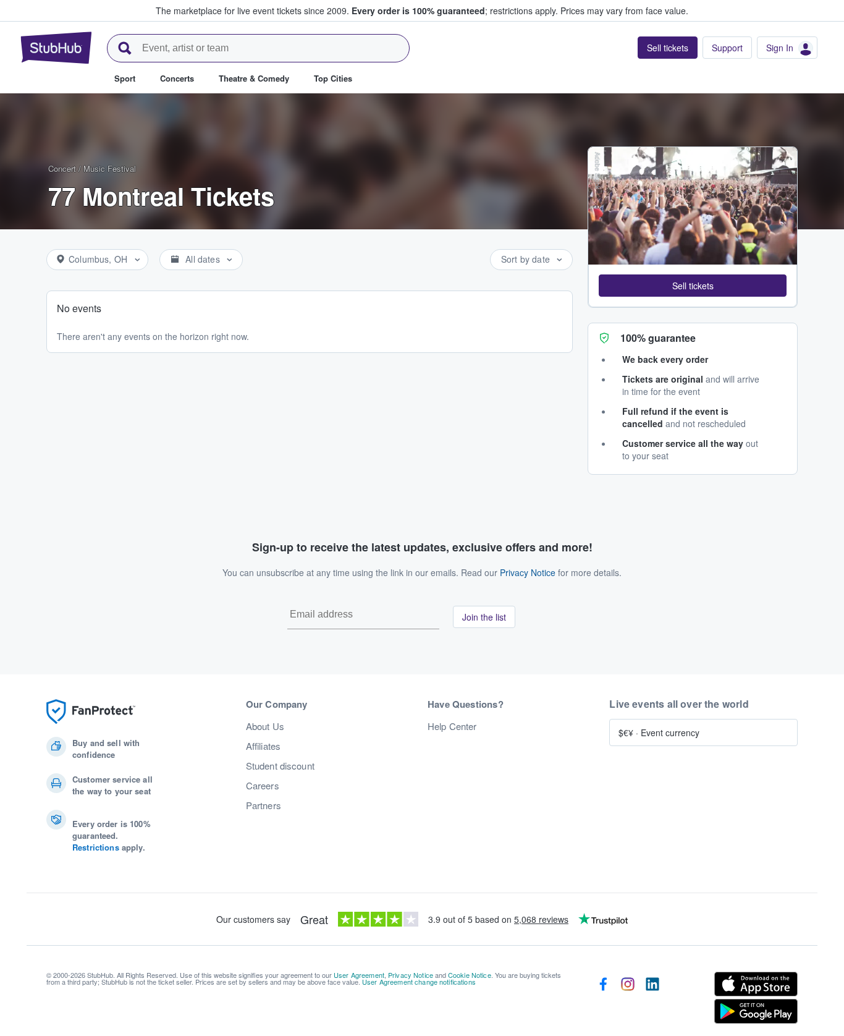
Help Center (452, 726)
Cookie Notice (469, 975)
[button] (693, 285)
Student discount (280, 766)
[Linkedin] (652, 1000)
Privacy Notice (527, 572)
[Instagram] (627, 1000)
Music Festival (109, 168)
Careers (262, 786)
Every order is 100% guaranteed (455, 10)
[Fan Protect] (90, 711)
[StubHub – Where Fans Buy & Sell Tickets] (56, 47)
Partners (263, 805)
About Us (265, 726)
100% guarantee (658, 338)
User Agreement (359, 975)
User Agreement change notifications (419, 982)
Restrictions (95, 847)
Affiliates (263, 746)
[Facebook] (603, 1000)
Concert (62, 168)
